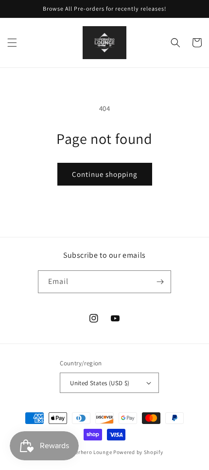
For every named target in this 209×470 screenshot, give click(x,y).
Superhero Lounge (89, 452)
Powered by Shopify (138, 452)
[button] (12, 42)
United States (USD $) (99, 383)
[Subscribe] (160, 281)
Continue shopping (105, 174)
